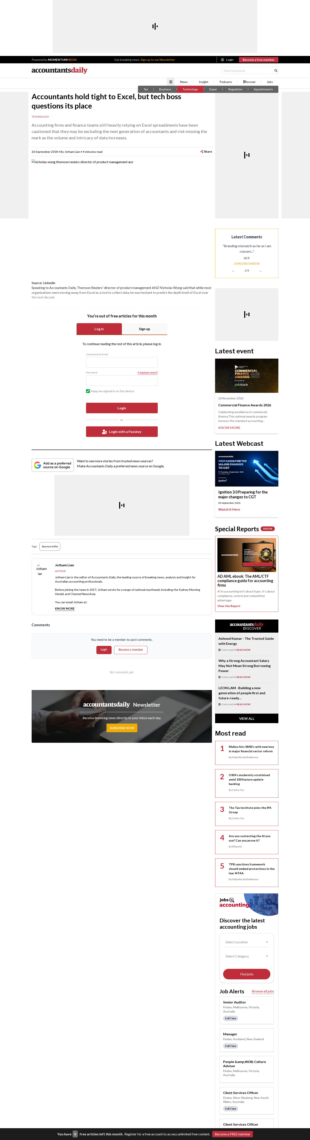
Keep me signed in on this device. (113, 391)
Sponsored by (50, 546)
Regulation (235, 89)
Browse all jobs (263, 991)
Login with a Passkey (125, 432)
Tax (145, 89)
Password (91, 372)
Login (229, 59)
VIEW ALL (247, 718)
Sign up (144, 329)
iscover (251, 81)
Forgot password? (148, 372)
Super (213, 89)
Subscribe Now (122, 728)
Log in (99, 329)
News (184, 81)
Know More (65, 608)
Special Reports (243, 529)
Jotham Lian (72, 151)
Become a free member (259, 59)
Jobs (270, 81)
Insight (203, 81)
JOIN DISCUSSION (247, 263)
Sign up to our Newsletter (158, 59)
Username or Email (97, 354)
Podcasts (226, 81)
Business (165, 89)
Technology (190, 89)
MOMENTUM (62, 59)
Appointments (263, 89)
